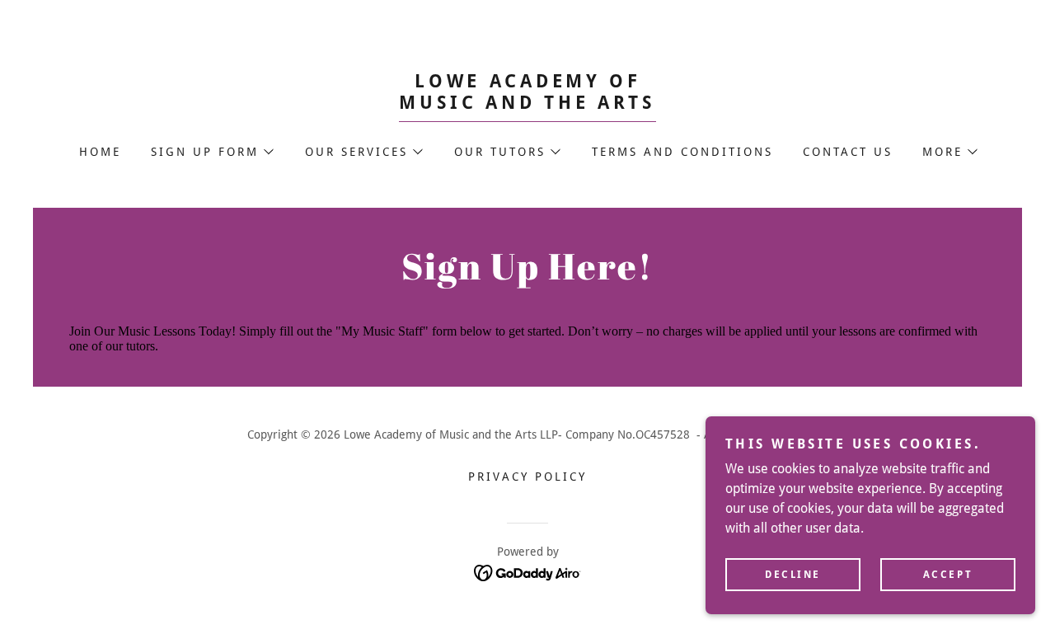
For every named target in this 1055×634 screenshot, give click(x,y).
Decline (793, 574)
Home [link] (100, 151)
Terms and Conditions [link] (682, 151)
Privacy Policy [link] (527, 476)
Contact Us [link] (848, 151)
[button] (211, 152)
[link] (527, 104)
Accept (948, 574)
